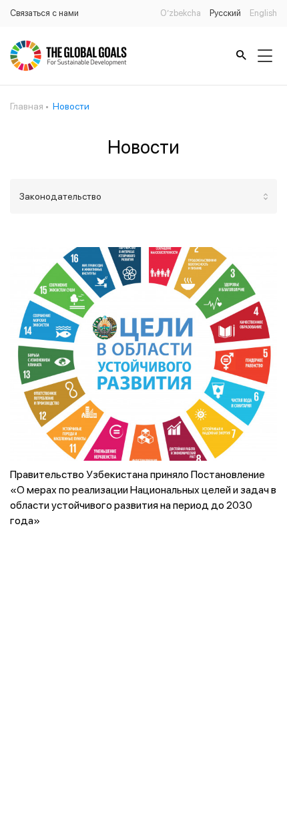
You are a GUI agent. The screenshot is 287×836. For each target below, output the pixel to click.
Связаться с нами (44, 13)
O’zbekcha (180, 13)
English (263, 13)
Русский (225, 13)
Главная (26, 106)
